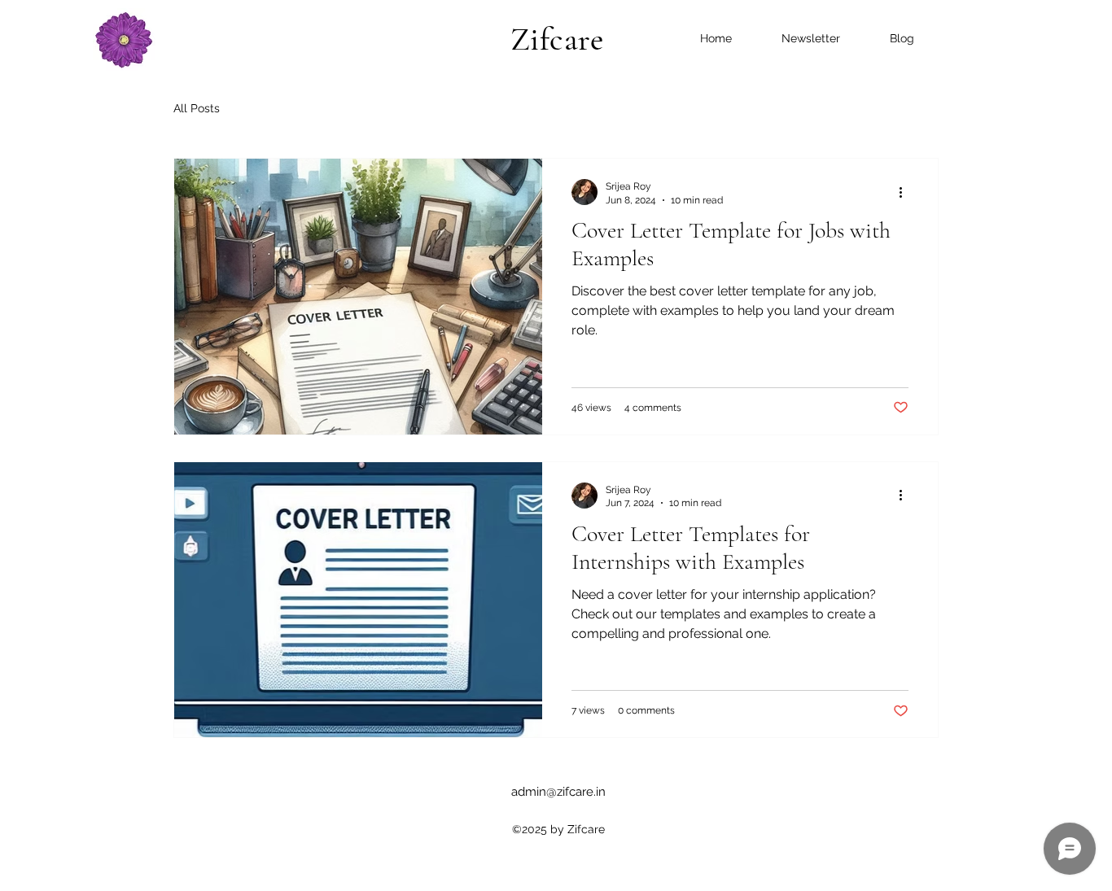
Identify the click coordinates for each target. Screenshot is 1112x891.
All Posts (196, 108)
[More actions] (906, 192)
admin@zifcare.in (558, 791)
